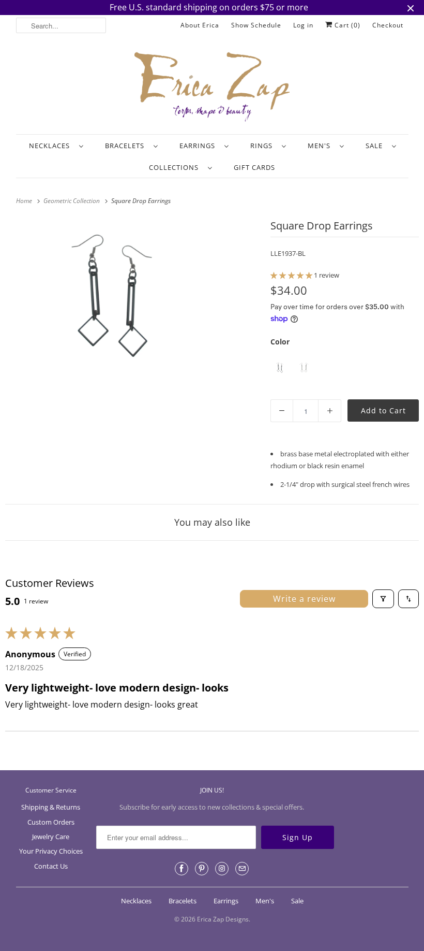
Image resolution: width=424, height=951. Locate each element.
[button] (292, 275)
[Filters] (383, 598)
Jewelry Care (50, 836)
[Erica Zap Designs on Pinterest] (201, 868)
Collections (176, 167)
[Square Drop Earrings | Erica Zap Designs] (113, 298)
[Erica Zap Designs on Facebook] (181, 868)
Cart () (346, 25)
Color (280, 342)
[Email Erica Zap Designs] (242, 868)
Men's (321, 145)
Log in (303, 25)
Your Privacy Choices (51, 851)
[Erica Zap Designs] (212, 87)
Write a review (304, 598)
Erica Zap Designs (223, 919)
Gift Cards (254, 167)
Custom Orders (50, 822)
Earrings (199, 145)
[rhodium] (304, 367)
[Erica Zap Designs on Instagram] (222, 868)
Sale (376, 145)
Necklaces (51, 145)
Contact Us (51, 866)
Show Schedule (256, 25)
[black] (280, 367)
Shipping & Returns (50, 807)
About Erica (199, 25)
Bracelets (126, 145)
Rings (263, 145)
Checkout (387, 25)
